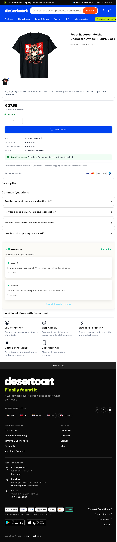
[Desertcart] (16, 10)
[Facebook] (109, 410)
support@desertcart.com (24, 485)
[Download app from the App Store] (36, 522)
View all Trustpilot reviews (58, 304)
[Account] (103, 10)
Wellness (9, 19)
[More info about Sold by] (41, 138)
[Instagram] (97, 410)
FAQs (108, 524)
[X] (103, 410)
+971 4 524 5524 (19, 497)
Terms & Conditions (100, 509)
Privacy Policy (103, 514)
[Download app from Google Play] (15, 522)
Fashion (57, 19)
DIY (67, 19)
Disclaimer (105, 519)
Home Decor (24, 19)
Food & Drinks (42, 19)
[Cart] (109, 10)
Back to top (58, 365)
